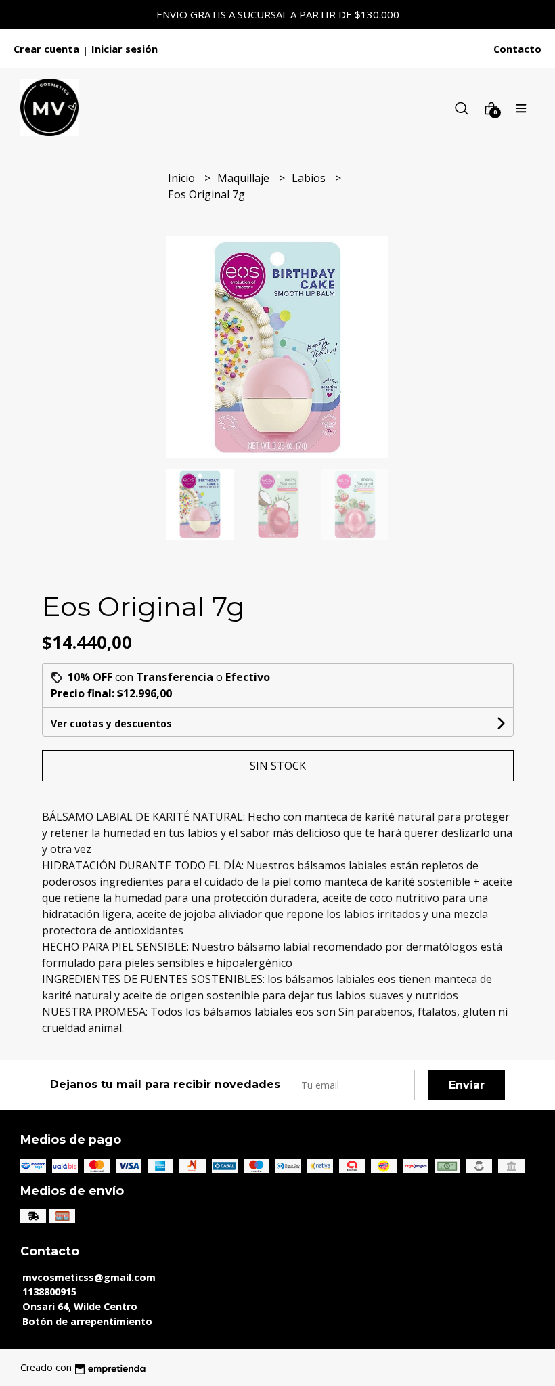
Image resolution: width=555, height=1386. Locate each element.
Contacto (517, 49)
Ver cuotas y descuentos (111, 723)
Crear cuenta (46, 49)
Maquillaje (244, 178)
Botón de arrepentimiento (87, 1321)
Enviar (467, 1085)
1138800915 (49, 1291)
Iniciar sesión (124, 49)
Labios (310, 178)
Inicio (183, 178)
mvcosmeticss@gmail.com (89, 1277)
